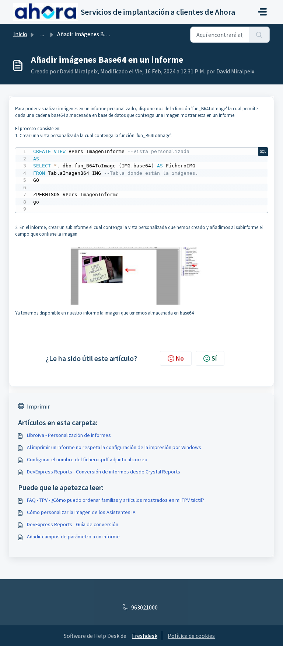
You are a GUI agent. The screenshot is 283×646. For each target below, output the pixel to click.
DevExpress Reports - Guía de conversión (72, 524)
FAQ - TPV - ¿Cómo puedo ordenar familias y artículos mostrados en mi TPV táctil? (115, 500)
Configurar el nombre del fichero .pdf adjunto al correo (87, 459)
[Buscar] (259, 35)
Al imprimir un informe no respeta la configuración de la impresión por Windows (114, 447)
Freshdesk (144, 635)
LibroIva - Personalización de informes (69, 435)
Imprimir (38, 406)
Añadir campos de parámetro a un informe (73, 536)
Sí (214, 358)
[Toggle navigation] (262, 11)
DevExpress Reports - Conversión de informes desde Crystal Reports (103, 471)
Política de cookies (191, 635)
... (42, 34)
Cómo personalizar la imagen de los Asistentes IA (81, 512)
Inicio (20, 34)
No (180, 358)
